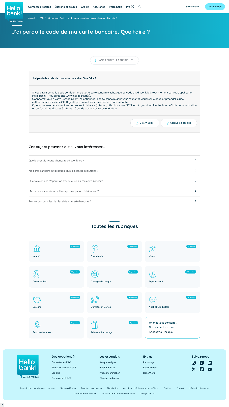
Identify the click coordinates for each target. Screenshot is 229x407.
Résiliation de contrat (199, 388)
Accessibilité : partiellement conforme (37, 388)
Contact (180, 388)
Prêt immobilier (107, 367)
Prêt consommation (109, 372)
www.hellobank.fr (76, 95)
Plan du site (112, 388)
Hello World (149, 372)
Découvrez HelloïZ (61, 378)
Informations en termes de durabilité (118, 393)
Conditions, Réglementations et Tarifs (140, 388)
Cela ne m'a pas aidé (180, 122)
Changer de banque (109, 378)
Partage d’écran (147, 393)
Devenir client (215, 6)
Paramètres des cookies (85, 393)
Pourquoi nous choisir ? (64, 367)
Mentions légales (68, 388)
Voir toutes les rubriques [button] (116, 60)
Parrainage (115, 6)
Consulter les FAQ (61, 362)
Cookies (167, 388)
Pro (128, 6)
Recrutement (150, 367)
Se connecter (193, 6)
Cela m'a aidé (147, 122)
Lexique (56, 372)
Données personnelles (91, 388)
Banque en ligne (107, 362)
